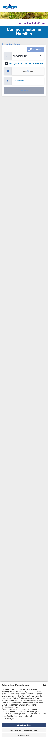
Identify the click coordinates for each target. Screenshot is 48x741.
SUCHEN (24, 90)
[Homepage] (9, 5)
